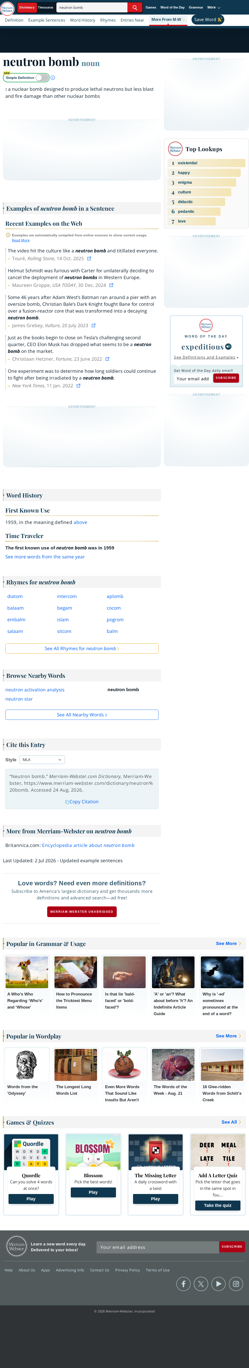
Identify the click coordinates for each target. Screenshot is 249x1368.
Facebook (183, 1284)
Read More (21, 240)
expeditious (202, 346)
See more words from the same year (45, 557)
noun (90, 63)
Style (11, 759)
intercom (67, 596)
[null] (228, 346)
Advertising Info (71, 1270)
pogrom (115, 619)
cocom (114, 608)
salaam (15, 631)
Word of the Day (172, 7)
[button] (214, 7)
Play (31, 1198)
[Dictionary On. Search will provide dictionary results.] (36, 7)
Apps (46, 1270)
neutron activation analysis (34, 690)
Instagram (236, 1284)
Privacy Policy (128, 1270)
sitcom (64, 631)
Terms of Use (157, 1270)
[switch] (26, 77)
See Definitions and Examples (204, 357)
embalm (16, 619)
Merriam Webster (16, 1246)
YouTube (218, 1284)
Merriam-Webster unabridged (82, 911)
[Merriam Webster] (206, 325)
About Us (27, 1270)
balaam (15, 608)
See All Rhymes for (80, 648)
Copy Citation (84, 801)
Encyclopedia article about (88, 845)
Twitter (201, 1284)
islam (63, 619)
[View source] (89, 258)
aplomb (115, 596)
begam (64, 608)
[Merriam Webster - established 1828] (7, 6)
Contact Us (100, 1270)
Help (9, 1270)
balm (112, 631)
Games (151, 7)
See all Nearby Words (80, 715)
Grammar (196, 7)
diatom (15, 596)
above (81, 522)
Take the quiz (217, 1205)
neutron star (19, 699)
